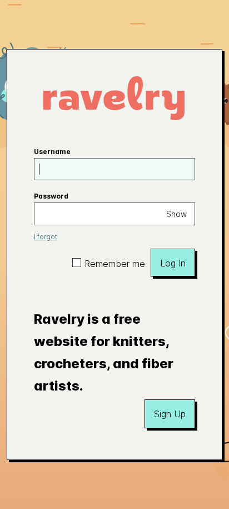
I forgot (45, 237)
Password (51, 196)
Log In (173, 263)
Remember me (114, 263)
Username (52, 151)
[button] (170, 413)
